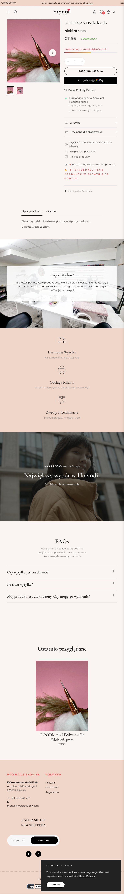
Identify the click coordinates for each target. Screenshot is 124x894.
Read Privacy (87, 876)
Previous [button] (14, 52)
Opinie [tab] (51, 211)
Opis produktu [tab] (31, 211)
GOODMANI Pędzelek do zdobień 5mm (62, 737)
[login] (94, 12)
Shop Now (63, 3)
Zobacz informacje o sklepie (85, 110)
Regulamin (52, 792)
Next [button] (52, 52)
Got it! (56, 884)
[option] (33, 50)
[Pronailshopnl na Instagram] (38, 854)
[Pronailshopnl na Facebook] (28, 854)
